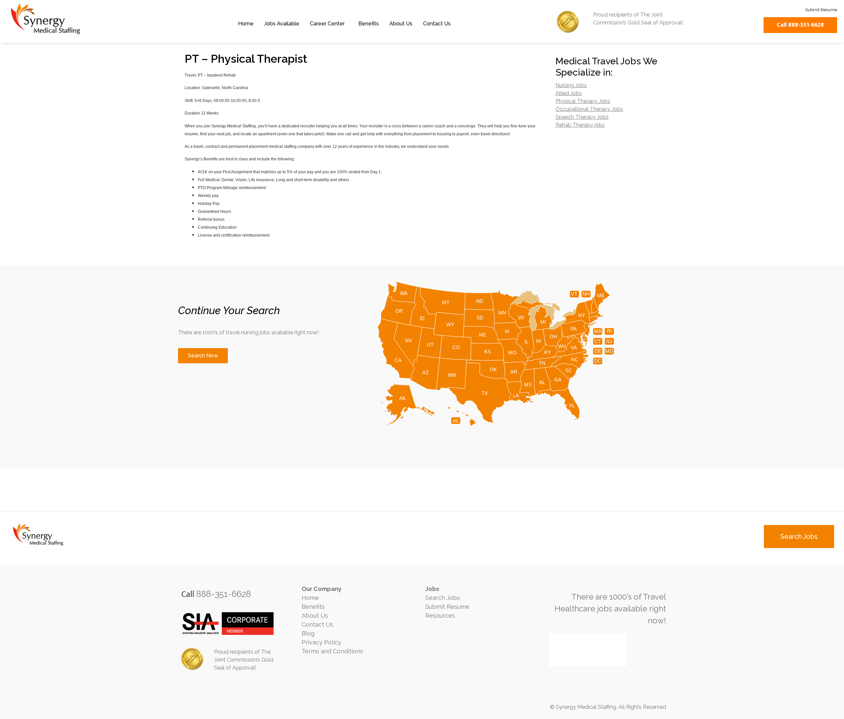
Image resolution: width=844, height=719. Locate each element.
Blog (308, 633)
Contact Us (437, 23)
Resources (440, 615)
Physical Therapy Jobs (583, 101)
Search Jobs (442, 597)
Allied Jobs (569, 93)
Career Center (327, 23)
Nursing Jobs (571, 85)
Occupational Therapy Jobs (589, 109)
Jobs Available (281, 23)
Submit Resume (447, 606)
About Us (400, 23)
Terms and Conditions (332, 651)
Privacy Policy (321, 642)
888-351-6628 (223, 594)
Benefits (368, 23)
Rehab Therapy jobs (580, 125)
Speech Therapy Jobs (582, 117)
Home (246, 23)
